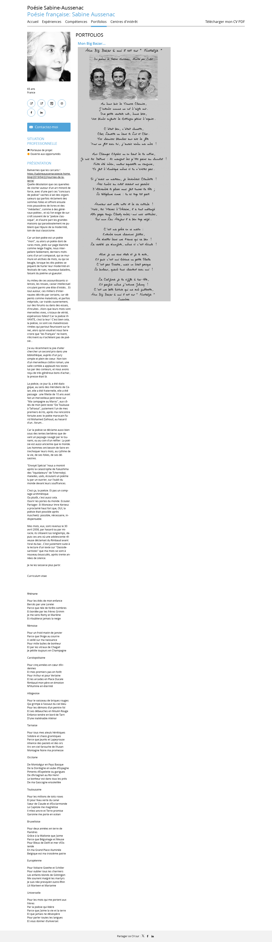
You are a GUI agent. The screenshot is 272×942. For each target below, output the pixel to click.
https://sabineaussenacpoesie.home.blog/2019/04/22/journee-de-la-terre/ (49, 177)
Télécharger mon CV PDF (225, 21)
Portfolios (89, 35)
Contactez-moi (46, 127)
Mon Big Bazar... (92, 43)
